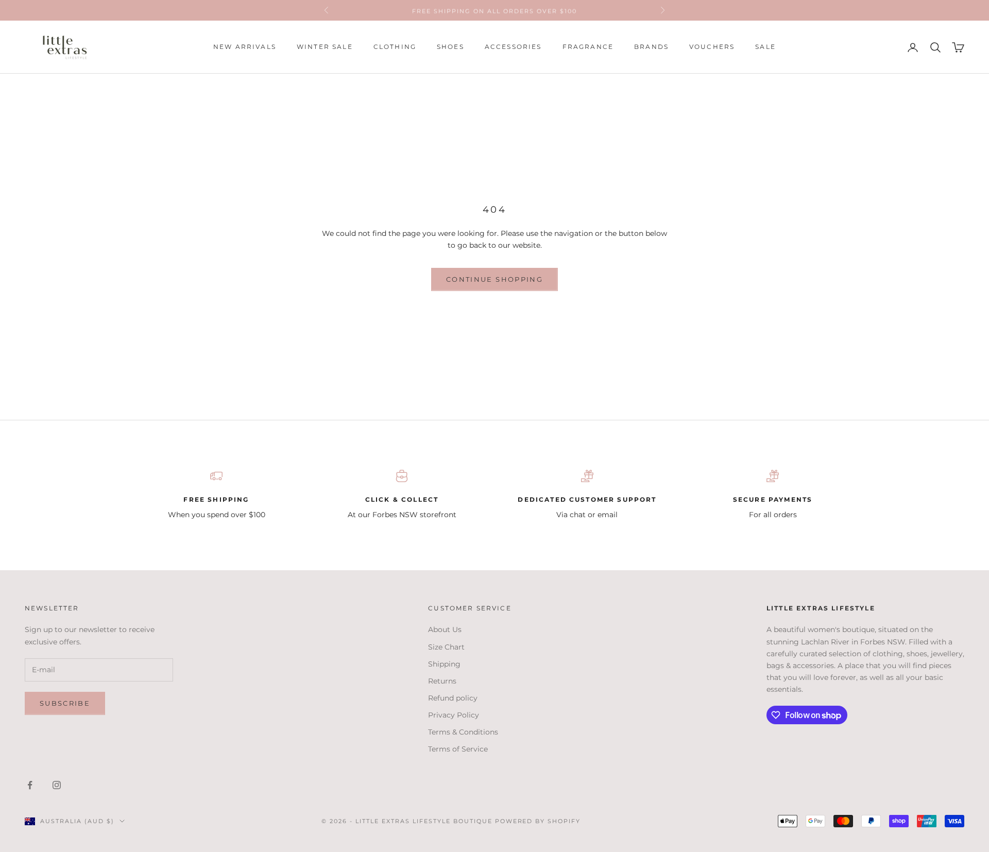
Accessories (513, 47)
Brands (651, 47)
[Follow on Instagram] (57, 785)
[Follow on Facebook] (30, 785)
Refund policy (453, 698)
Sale (765, 47)
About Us (445, 629)
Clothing (394, 47)
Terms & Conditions (463, 732)
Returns (442, 681)
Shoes (450, 47)
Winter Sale (325, 47)
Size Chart (446, 647)
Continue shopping (494, 279)
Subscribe (65, 703)
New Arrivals (244, 47)
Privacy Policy (453, 715)
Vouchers (712, 47)
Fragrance (587, 47)
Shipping (444, 664)
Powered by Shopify (538, 821)
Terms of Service (458, 749)
